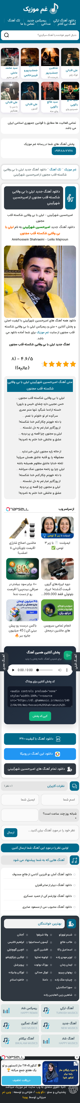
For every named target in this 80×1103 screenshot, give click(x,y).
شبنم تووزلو (65, 934)
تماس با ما (27, 24)
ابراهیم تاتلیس (16, 942)
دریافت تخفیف (21, 1080)
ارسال (10, 832)
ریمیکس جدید (36, 20)
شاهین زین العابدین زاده (58, 995)
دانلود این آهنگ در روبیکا (36, 754)
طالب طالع (66, 942)
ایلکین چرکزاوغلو (15, 957)
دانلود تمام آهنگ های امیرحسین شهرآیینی (36, 769)
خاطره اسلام (17, 979)
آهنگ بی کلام (67, 24)
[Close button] (76, 1057)
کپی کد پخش (40, 716)
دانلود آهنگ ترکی (64, 20)
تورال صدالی (41, 972)
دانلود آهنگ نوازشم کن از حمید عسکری (48, 896)
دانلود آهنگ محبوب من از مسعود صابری (47, 907)
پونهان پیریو (65, 972)
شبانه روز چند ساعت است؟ (60, 816)
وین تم (6, 1092)
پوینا (25, 1097)
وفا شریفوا (42, 934)
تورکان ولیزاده (16, 972)
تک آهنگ (14, 20)
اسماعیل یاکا (64, 949)
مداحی (46, 24)
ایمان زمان (66, 964)
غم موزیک (41, 9)
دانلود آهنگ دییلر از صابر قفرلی (53, 885)
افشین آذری (41, 949)
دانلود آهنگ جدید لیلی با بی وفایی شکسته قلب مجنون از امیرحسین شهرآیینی (36, 197)
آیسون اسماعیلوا (38, 942)
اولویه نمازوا (41, 957)
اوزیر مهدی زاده (64, 957)
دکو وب (40, 1092)
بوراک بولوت (41, 964)
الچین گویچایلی (15, 949)
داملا (45, 979)
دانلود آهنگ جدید (63, 227)
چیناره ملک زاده (63, 979)
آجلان (20, 934)
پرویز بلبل (19, 964)
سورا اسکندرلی (64, 987)
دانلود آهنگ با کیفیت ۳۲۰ (36, 739)
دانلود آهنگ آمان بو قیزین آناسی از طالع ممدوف (42, 874)
